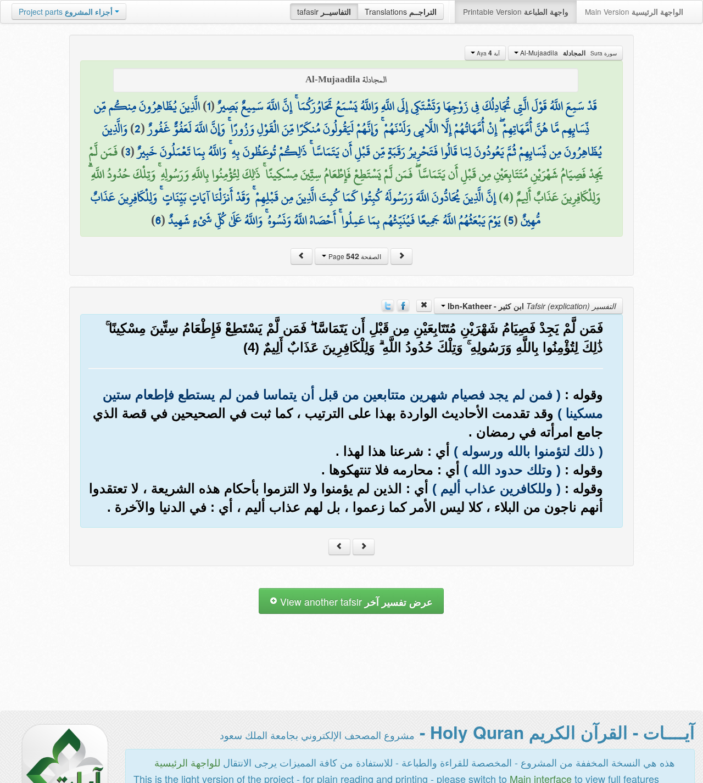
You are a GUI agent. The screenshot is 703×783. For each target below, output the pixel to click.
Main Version (634, 11)
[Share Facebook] (403, 304)
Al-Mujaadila (567, 53)
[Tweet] (387, 304)
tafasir (324, 11)
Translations (401, 11)
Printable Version (515, 11)
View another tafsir (355, 601)
